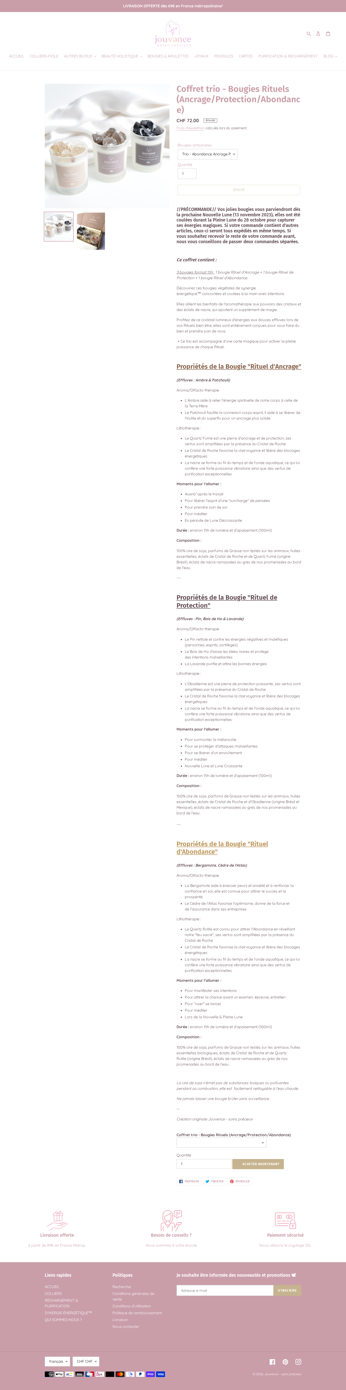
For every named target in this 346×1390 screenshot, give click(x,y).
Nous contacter (126, 1326)
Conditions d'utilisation (132, 1306)
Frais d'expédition (191, 128)
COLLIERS (53, 1293)
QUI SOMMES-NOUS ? (63, 1319)
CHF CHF (85, 1361)
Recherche (122, 1286)
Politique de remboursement (137, 1312)
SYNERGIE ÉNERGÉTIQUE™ (68, 1312)
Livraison (120, 1319)
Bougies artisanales (195, 145)
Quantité (185, 164)
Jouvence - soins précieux (283, 1374)
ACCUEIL (52, 1286)
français (56, 1361)
